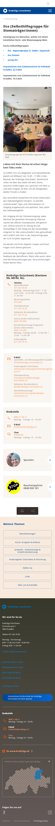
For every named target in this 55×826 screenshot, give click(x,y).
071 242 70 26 (20, 314)
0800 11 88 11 (20, 417)
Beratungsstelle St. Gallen (12, 667)
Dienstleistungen (27, 533)
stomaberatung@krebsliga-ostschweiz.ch (27, 379)
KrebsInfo (18, 435)
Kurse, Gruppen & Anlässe (27, 542)
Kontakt (18, 302)
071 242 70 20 (20, 308)
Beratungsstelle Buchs (11, 672)
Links (27, 576)
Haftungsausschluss (10, 686)
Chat (10, 735)
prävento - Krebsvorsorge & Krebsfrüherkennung (27, 551)
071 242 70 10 (20, 341)
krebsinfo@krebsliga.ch (25, 427)
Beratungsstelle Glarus (11, 677)
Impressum (6, 821)
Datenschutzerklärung (22, 821)
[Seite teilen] (33, 511)
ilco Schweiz (13, 55)
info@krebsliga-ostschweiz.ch (28, 362)
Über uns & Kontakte (27, 585)
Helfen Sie (27, 568)
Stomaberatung (11, 19)
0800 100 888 (20, 321)
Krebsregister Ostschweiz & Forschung (27, 559)
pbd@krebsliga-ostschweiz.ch (28, 386)
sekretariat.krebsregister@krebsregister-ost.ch (33, 370)
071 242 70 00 (20, 287)
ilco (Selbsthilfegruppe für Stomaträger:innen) (26, 28)
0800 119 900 (20, 330)
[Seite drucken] (22, 511)
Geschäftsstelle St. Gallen (12, 662)
